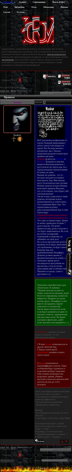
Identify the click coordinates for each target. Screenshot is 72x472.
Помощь (64, 7)
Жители (13, 91)
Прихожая (7, 2)
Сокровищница (39, 2)
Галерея (22, 2)
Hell (7, 91)
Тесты (34, 7)
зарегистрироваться (56, 54)
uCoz (57, 468)
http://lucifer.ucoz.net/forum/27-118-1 (51, 358)
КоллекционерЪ (43, 468)
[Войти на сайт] (69, 245)
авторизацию (8, 59)
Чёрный (17, 102)
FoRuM (2, 91)
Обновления (48, 7)
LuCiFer (22, 87)
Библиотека (19, 7)
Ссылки (6, 12)
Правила (20, 91)
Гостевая (20, 12)
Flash (5, 7)
